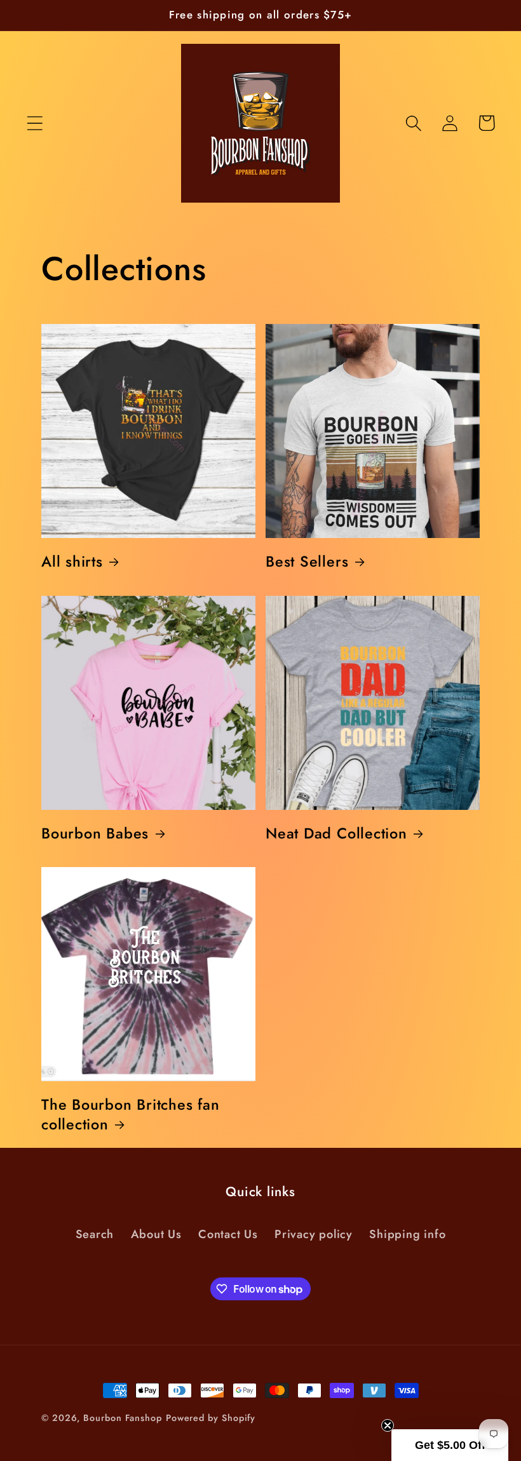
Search (95, 1234)
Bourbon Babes (95, 833)
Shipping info (407, 1234)
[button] (35, 123)
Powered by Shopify (210, 1417)
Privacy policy (313, 1234)
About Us (156, 1234)
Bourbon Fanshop (122, 1417)
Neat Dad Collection (336, 833)
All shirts (72, 561)
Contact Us (228, 1234)
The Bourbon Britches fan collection (130, 1114)
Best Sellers (307, 561)
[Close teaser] (387, 1425)
